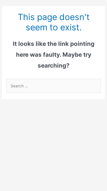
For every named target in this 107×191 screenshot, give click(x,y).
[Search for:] (53, 86)
